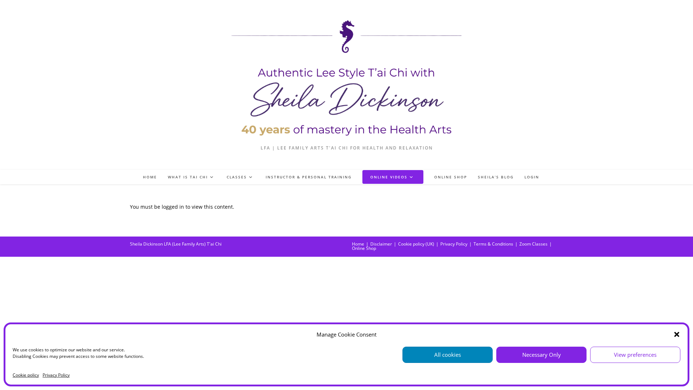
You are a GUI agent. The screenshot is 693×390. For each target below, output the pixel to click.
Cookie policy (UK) (416, 244)
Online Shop (364, 248)
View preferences (635, 354)
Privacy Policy (56, 375)
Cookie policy (26, 375)
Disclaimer (381, 244)
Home (358, 244)
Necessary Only (541, 354)
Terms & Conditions (493, 244)
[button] (676, 334)
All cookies (447, 354)
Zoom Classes (533, 244)
